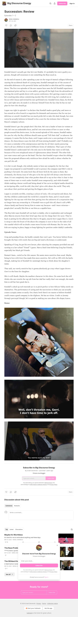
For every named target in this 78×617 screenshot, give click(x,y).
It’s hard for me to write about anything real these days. (22, 537)
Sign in (72, 3)
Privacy (39, 603)
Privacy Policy (53, 572)
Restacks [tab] (17, 506)
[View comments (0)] (11, 25)
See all (8, 574)
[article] (39, 539)
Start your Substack (34, 608)
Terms (44, 603)
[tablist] (12, 506)
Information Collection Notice (38, 572)
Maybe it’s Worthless (13, 535)
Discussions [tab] (19, 529)
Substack (29, 613)
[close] (57, 545)
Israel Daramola (14, 19)
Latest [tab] (12, 529)
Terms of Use (48, 570)
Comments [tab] (9, 506)
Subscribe (62, 3)
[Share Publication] (55, 3)
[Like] (6, 25)
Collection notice (52, 603)
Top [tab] (7, 529)
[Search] (50, 3)
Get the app (48, 608)
